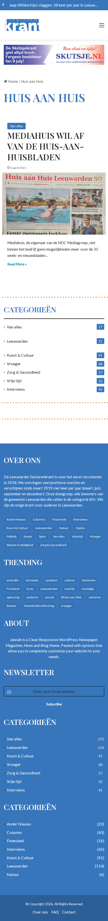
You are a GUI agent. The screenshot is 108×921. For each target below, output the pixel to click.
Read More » (17, 264)
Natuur (64, 528)
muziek (70, 589)
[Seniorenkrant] (24, 25)
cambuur (51, 580)
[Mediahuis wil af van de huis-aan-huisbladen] (54, 204)
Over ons (40, 912)
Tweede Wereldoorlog (39, 606)
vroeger (66, 606)
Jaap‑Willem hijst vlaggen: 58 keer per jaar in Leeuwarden (56, 5)
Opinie (80, 528)
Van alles (16, 126)
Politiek (12, 536)
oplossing (13, 597)
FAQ (55, 912)
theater (12, 606)
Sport (42, 536)
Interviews (16, 389)
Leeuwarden (17, 341)
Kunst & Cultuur (20, 355)
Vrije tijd (14, 380)
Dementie (88, 580)
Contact (69, 912)
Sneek (28, 536)
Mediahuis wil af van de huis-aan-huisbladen (45, 146)
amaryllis (13, 580)
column (70, 580)
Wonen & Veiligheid (20, 545)
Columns (39, 519)
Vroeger (14, 363)
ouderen (32, 597)
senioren (94, 597)
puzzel (49, 597)
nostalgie (88, 589)
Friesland (13, 589)
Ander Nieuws (16, 519)
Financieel (59, 519)
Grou (29, 589)
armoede (32, 580)
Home (12, 81)
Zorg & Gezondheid (23, 372)
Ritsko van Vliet (71, 597)
